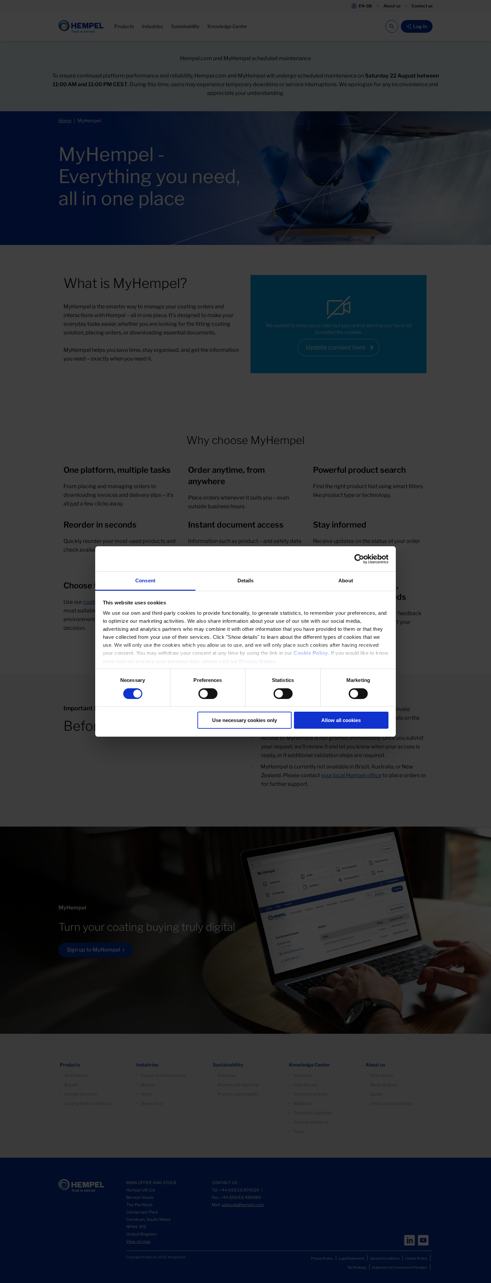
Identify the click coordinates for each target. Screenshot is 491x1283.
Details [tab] (245, 580)
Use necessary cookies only (244, 720)
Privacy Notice (257, 661)
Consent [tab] (145, 580)
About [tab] (345, 580)
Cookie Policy (311, 653)
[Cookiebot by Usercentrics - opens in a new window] (359, 559)
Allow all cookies (341, 720)
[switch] (207, 693)
